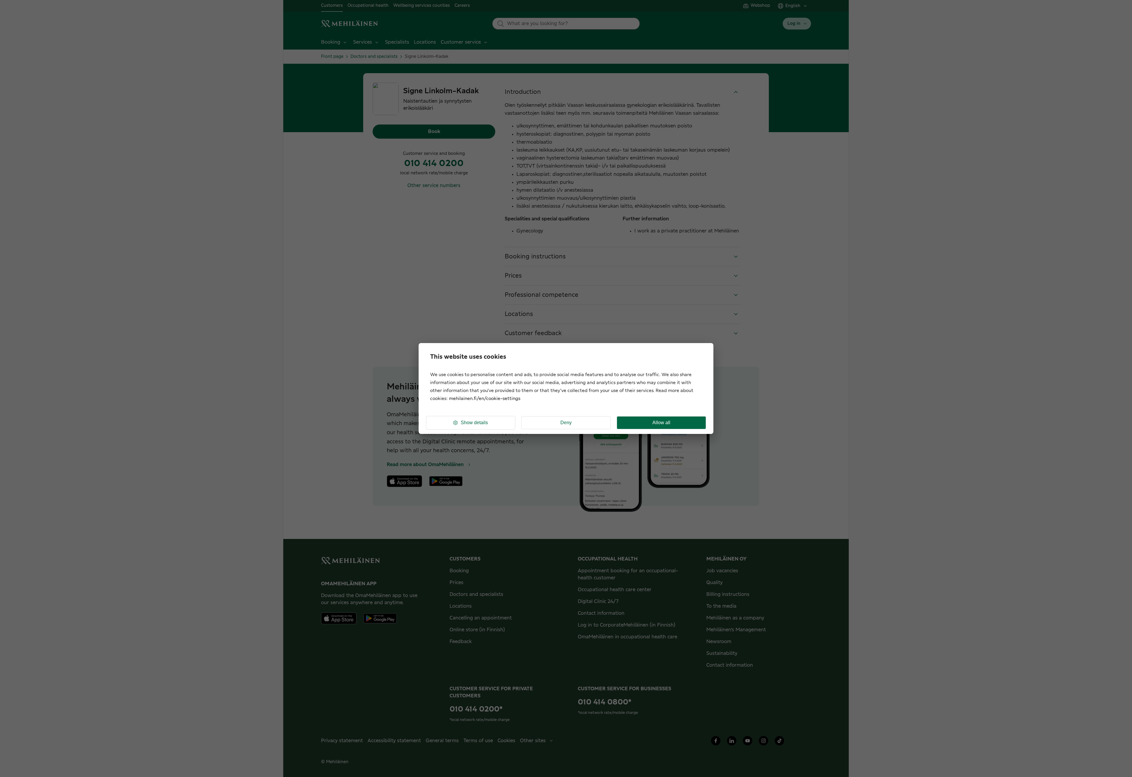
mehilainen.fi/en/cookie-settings (484, 398)
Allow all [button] (661, 422)
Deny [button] (566, 422)
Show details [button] (474, 422)
